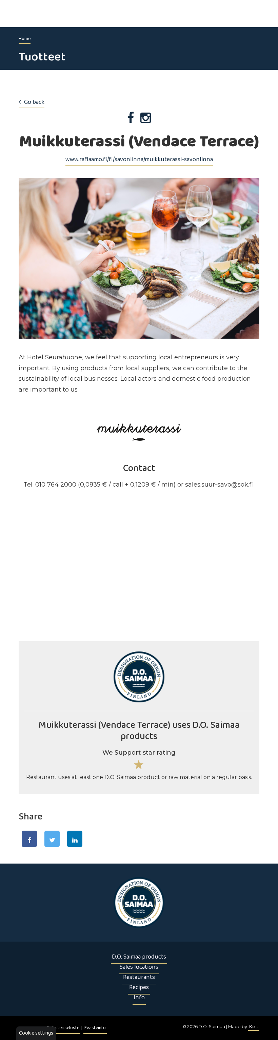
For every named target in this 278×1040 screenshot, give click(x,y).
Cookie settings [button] (36, 1033)
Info (139, 997)
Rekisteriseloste (63, 1028)
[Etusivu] (139, 902)
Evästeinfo (95, 1028)
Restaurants (139, 977)
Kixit (253, 1026)
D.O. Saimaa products (139, 956)
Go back (34, 102)
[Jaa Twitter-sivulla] (52, 839)
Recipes (139, 987)
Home (25, 39)
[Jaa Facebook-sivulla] (29, 839)
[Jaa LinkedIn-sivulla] (74, 839)
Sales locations (139, 967)
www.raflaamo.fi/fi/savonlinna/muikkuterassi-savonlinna (139, 159)
